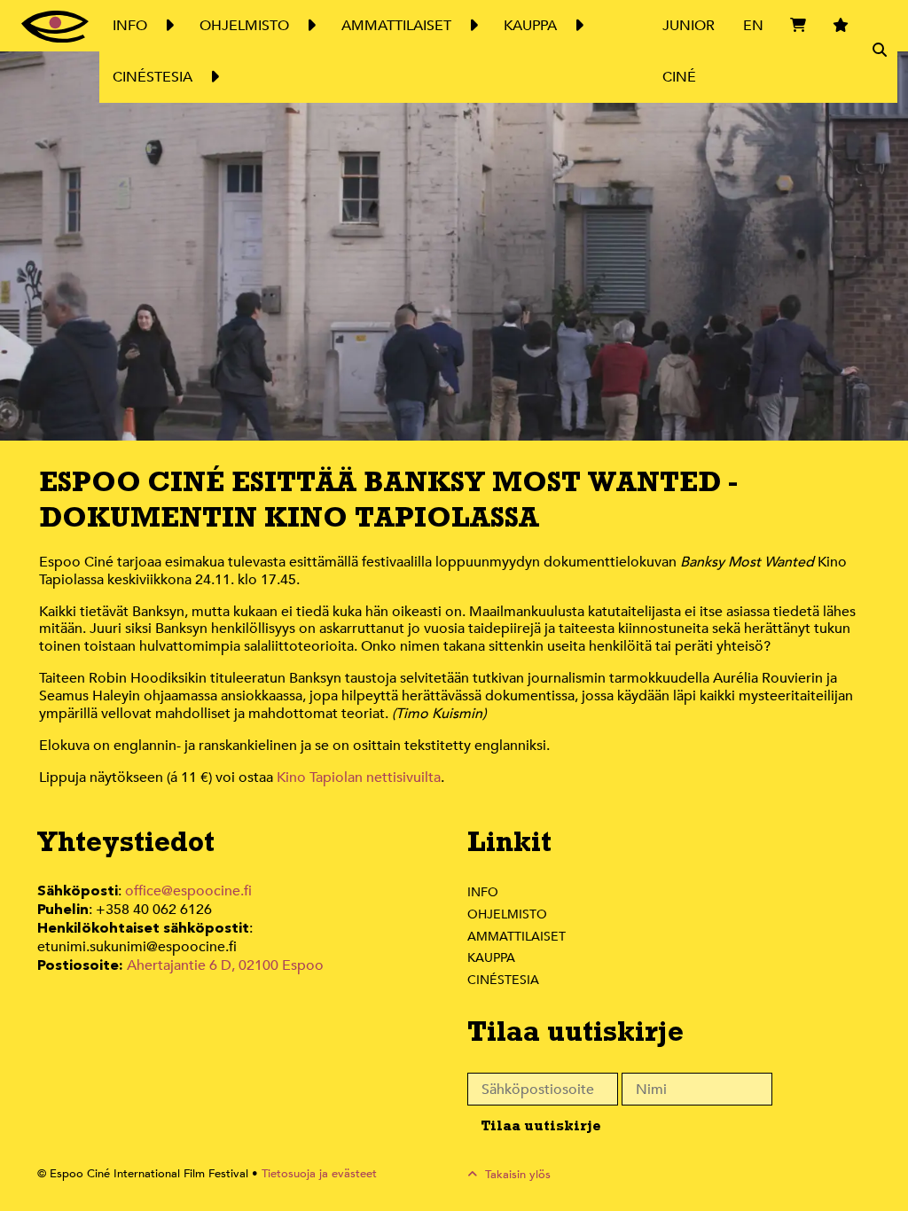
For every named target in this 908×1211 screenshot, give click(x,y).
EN (753, 25)
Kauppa (491, 957)
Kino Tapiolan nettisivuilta (359, 777)
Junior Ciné (688, 51)
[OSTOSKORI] (798, 51)
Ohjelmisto (507, 914)
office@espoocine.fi (188, 891)
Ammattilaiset (516, 936)
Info (482, 892)
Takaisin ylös (516, 1175)
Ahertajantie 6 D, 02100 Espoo (225, 965)
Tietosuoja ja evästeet (319, 1174)
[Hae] (879, 51)
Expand (168, 25)
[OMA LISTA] (840, 51)
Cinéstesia (503, 980)
